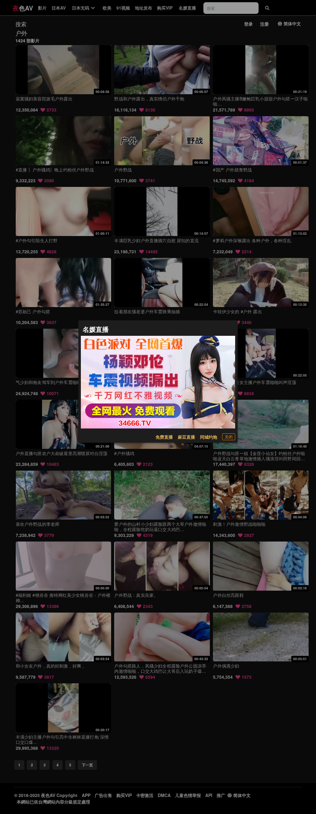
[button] (228, 436)
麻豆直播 (186, 437)
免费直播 (164, 437)
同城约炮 (208, 437)
